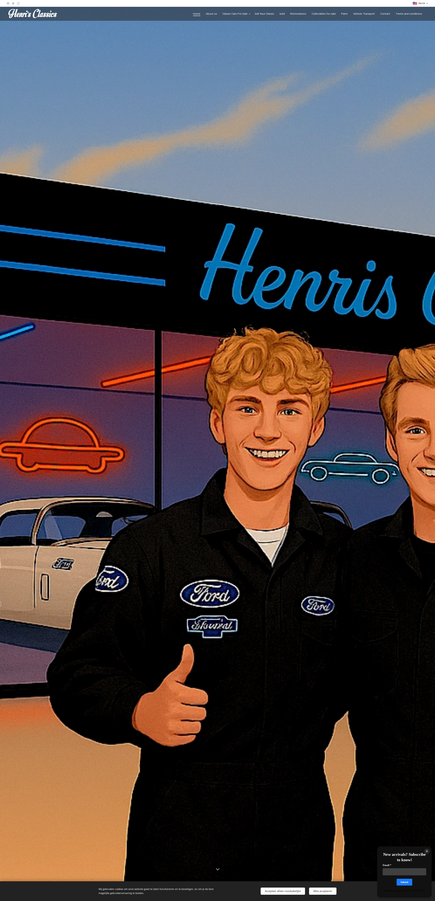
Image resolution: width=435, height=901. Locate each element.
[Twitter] (13, 3)
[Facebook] (8, 3)
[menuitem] (197, 14)
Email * (387, 865)
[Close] (427, 851)
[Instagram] (18, 3)
